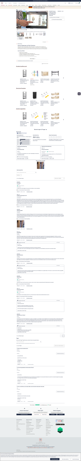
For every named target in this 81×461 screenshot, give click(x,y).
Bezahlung (27, 426)
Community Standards (43, 447)
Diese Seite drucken (45, 63)
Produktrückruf (18, 429)
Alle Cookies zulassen (55, 459)
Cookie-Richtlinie (53, 456)
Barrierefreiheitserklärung (49, 425)
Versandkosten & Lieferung (29, 425)
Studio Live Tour (48, 433)
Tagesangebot (3, 5)
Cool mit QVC (15, 5)
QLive (17, 425)
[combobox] (41, 3)
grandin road (30, 451)
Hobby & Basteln (44, 5)
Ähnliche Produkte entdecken (57, 19)
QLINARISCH (54, 5)
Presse (17, 426)
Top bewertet (23, 5)
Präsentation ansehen (21, 38)
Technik (59, 5)
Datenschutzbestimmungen (35, 447)
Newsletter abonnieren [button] (24, 414)
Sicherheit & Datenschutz (29, 429)
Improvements (33, 451)
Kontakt (17, 422)
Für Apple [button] (52, 414)
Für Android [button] (61, 414)
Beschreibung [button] (20, 43)
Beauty (33, 5)
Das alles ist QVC (48, 422)
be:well (19, 5)
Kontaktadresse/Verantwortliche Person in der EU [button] (25, 60)
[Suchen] (65, 3)
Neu (6, 5)
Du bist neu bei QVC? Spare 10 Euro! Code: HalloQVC (40, 0)
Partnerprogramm (38, 426)
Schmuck (36, 5)
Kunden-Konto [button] (36, 414)
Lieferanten (18, 428)
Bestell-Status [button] (44, 414)
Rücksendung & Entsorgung (30, 428)
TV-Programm (38, 422)
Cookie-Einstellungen (75, 459)
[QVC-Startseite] (16, 10)
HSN (17, 451)
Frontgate (23, 451)
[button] (70, 3)
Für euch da (37, 428)
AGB (28, 447)
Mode (30, 5)
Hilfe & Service (28, 432)
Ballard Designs (20, 451)
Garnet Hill (26, 451)
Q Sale (27, 5)
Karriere (47, 429)
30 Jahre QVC (10, 5)
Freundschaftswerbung (39, 425)
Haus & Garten (50, 5)
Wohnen (40, 5)
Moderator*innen (48, 430)
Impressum (51, 447)
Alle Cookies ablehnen (65, 459)
